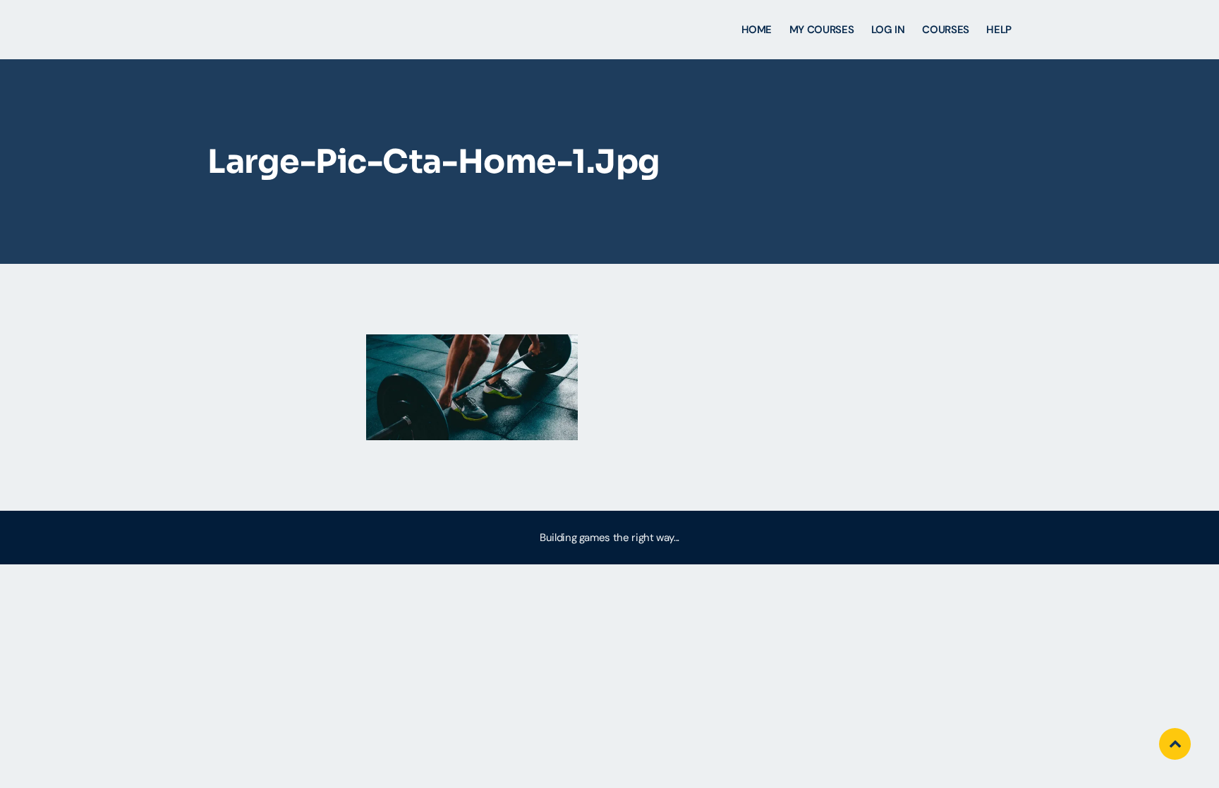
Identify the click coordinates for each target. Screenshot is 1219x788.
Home (756, 30)
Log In (888, 30)
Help (999, 30)
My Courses (821, 30)
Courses (945, 30)
